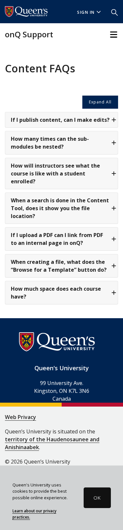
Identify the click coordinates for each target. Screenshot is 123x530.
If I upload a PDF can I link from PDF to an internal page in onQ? (57, 239)
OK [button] (97, 497)
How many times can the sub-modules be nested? (50, 142)
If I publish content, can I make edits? (60, 119)
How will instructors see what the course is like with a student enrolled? (55, 173)
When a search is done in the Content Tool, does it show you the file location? (60, 208)
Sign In (86, 12)
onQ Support (29, 34)
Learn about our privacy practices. (34, 514)
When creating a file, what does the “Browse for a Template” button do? (59, 265)
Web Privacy (20, 417)
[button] (114, 11)
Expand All (100, 102)
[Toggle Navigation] (113, 34)
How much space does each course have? (56, 292)
